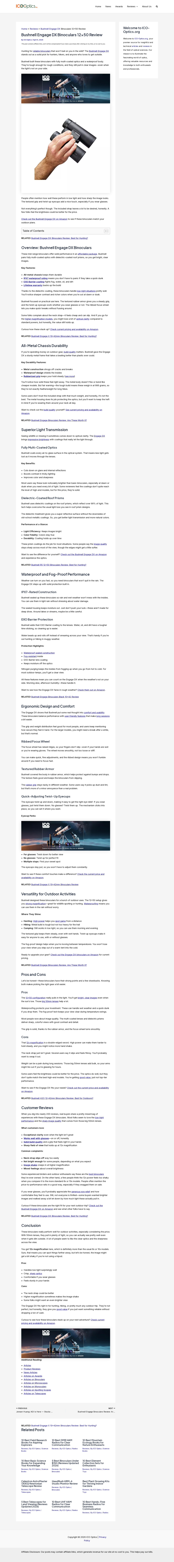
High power (39, 921)
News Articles (30, 1372)
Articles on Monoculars (35, 1386)
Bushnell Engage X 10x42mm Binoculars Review (54, 884)
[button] (136, 6)
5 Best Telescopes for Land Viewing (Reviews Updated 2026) (34, 1504)
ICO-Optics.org (141, 38)
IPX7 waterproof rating (36, 278)
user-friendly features (75, 716)
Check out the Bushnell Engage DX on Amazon (44, 219)
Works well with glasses (36, 1138)
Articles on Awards (33, 1376)
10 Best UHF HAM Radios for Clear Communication (62, 1504)
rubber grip (31, 785)
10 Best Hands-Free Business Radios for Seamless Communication (94, 1505)
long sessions (103, 716)
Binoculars (56, 1472)
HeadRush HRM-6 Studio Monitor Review (65, 1482)
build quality (70, 352)
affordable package (87, 254)
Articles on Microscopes (35, 1383)
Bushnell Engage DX (50, 29)
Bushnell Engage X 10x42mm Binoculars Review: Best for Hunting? (64, 336)
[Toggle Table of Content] (105, 231)
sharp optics (36, 1273)
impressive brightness (38, 439)
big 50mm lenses (50, 1001)
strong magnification (36, 903)
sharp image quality (51, 1121)
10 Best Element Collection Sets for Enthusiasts (93, 1463)
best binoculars (96, 1174)
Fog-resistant (30, 656)
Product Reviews (32, 1369)
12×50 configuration (35, 998)
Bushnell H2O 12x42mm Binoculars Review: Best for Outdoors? (62, 1098)
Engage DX (99, 436)
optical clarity (82, 319)
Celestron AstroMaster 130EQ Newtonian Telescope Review (34, 1483)
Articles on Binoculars (34, 1379)
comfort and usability (94, 712)
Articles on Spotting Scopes (37, 1390)
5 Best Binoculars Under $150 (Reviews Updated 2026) (65, 1463)
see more (69, 376)
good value (85, 1077)
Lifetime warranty (33, 285)
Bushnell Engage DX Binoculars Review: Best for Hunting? (59, 238)
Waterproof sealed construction (39, 653)
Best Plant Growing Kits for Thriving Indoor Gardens (96, 1483)
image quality (100, 544)
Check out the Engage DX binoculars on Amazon (74, 954)
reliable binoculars (42, 51)
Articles (27, 1365)
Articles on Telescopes (35, 1393)
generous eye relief (80, 1191)
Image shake (30, 1165)
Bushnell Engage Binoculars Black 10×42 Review (55, 697)
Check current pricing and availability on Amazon (74, 329)
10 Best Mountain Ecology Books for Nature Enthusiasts (93, 1442)
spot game (60, 921)
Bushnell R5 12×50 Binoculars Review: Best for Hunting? (58, 565)
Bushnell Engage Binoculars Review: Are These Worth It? (59, 420)
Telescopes (26, 1492)
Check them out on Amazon (91, 690)
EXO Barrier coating (34, 281)
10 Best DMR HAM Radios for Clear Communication (62, 1442)
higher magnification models (39, 319)
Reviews (24, 1449)
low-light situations (86, 291)
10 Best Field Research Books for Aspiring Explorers (34, 1442)
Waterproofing (91, 903)
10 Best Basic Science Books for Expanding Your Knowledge (33, 1463)
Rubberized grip (32, 376)
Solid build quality (33, 1142)
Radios (75, 1449)
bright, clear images (87, 998)
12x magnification (34, 1042)
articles (135, 46)
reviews (146, 46)
